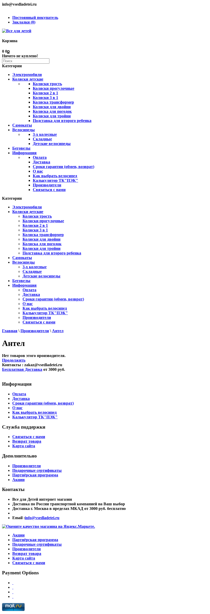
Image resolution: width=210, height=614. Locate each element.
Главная (9, 331)
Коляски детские (27, 79)
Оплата (40, 157)
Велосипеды (23, 130)
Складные (42, 139)
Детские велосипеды (52, 143)
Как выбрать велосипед (55, 176)
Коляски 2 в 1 (45, 93)
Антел (58, 331)
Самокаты (22, 125)
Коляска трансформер (53, 102)
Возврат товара (26, 441)
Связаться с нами (49, 189)
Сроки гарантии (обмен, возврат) (63, 166)
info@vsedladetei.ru (42, 518)
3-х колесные (45, 134)
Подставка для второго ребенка (62, 120)
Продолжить (13, 360)
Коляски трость (47, 84)
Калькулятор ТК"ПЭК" (55, 180)
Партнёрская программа (35, 475)
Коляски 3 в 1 (45, 97)
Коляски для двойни (52, 107)
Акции (18, 479)
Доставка (41, 162)
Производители (47, 185)
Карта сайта (23, 446)
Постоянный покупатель (35, 17)
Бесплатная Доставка (22, 369)
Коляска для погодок (52, 111)
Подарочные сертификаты (37, 470)
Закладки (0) (23, 22)
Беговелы (21, 148)
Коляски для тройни (52, 116)
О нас (38, 171)
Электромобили (27, 74)
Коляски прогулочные (53, 88)
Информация (24, 153)
